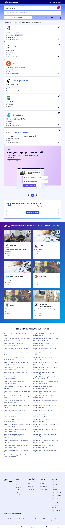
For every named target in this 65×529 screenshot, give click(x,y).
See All (58, 226)
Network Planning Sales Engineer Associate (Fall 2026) (21, 136)
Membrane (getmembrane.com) (46, 305)
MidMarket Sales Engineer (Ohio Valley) (16, 119)
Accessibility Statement (18, 519)
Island (12, 305)
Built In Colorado (56, 495)
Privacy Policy (31, 519)
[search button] (50, 2)
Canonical (42, 276)
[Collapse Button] (58, 39)
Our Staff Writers (18, 488)
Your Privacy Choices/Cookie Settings (46, 519)
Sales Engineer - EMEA (12, 84)
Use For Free (13, 161)
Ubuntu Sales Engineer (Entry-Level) (16, 67)
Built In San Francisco (55, 506)
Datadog (13, 245)
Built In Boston (56, 485)
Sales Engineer (10, 50)
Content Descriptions (19, 493)
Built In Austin (56, 482)
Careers (18, 485)
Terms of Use (36, 519)
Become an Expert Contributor (31, 488)
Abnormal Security (16, 276)
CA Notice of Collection (57, 519)
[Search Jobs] (58, 7)
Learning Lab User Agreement (8, 519)
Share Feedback (44, 486)
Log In (59, 2)
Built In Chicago (56, 492)
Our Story (18, 482)
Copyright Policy (25, 519)
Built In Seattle (56, 510)
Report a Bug (43, 489)
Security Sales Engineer (12, 33)
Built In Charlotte (54, 488)
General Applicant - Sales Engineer (15, 102)
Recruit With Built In (31, 482)
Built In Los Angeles (55, 499)
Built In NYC (55, 502)
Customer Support (42, 482)
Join (54, 2)
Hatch (41, 245)
